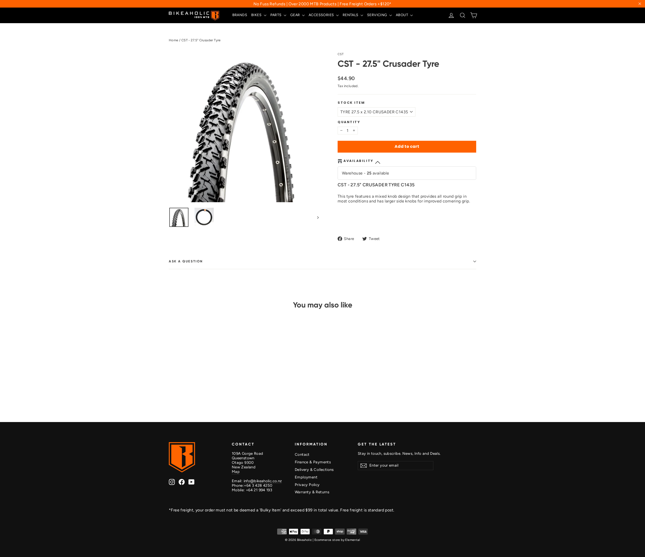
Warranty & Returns (312, 492)
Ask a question (186, 261)
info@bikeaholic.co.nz (263, 481)
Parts (276, 15)
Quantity (349, 122)
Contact (302, 454)
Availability (358, 161)
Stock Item (351, 103)
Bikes (256, 15)
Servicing (377, 15)
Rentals (351, 15)
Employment (306, 477)
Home (173, 40)
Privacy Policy (307, 484)
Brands (239, 15)
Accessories (322, 15)
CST (341, 54)
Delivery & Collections (314, 469)
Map (236, 471)
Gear (295, 15)
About (402, 15)
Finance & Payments (313, 462)
